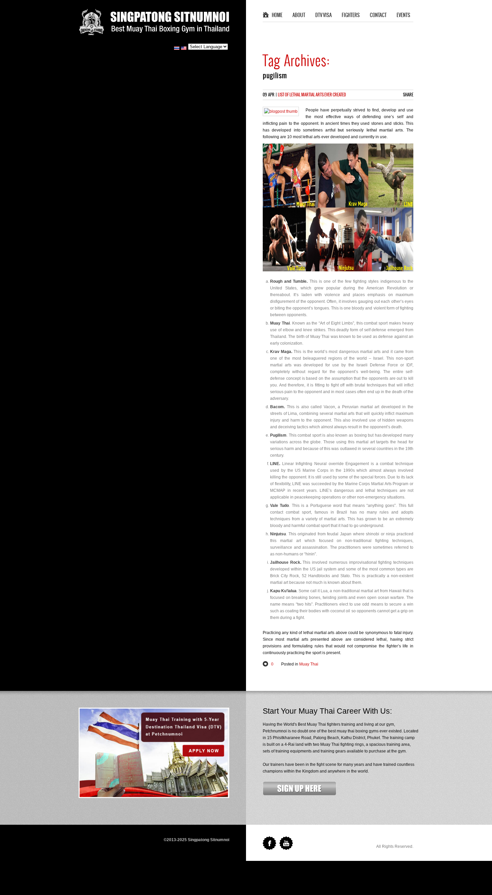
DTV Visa (323, 15)
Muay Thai (308, 664)
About (299, 15)
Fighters (351, 15)
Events (403, 15)
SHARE (408, 95)
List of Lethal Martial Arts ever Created (312, 95)
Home (277, 15)
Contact (378, 15)
